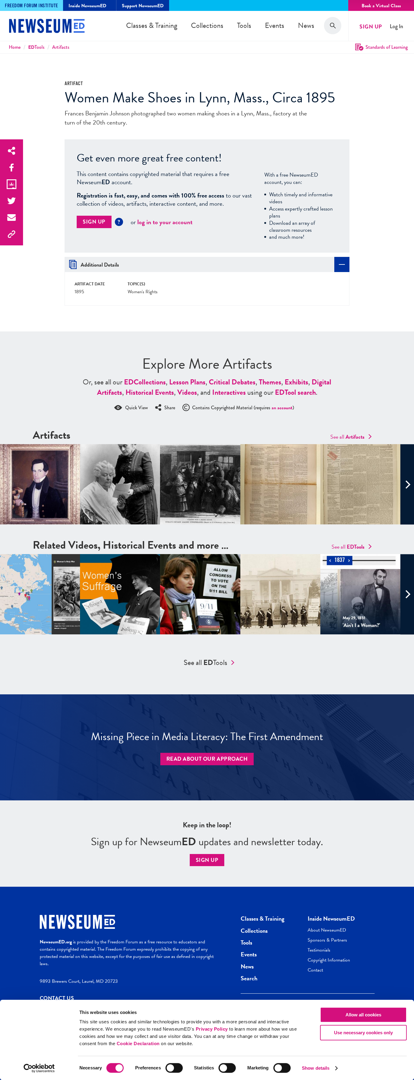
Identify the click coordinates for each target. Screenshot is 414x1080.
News (306, 25)
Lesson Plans (187, 382)
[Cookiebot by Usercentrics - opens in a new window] (39, 1068)
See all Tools (205, 662)
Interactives (229, 392)
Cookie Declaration (138, 1043)
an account (282, 407)
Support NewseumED (143, 5)
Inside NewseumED (331, 918)
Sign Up (370, 26)
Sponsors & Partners (327, 940)
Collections (207, 25)
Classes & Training (151, 25)
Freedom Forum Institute (31, 6)
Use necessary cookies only (363, 1032)
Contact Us (57, 998)
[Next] (407, 484)
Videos (187, 392)
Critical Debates (232, 382)
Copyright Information (329, 960)
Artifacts (60, 47)
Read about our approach (207, 759)
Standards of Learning (387, 47)
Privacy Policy (212, 1029)
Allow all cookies (363, 1014)
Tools (244, 25)
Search (249, 978)
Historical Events (149, 392)
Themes (270, 382)
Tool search (295, 392)
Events (274, 25)
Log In (396, 26)
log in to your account (164, 222)
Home (15, 47)
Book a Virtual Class (381, 5)
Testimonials (319, 950)
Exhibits (296, 382)
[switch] (174, 1068)
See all (347, 437)
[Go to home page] (47, 27)
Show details (315, 1068)
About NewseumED (327, 930)
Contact (315, 970)
